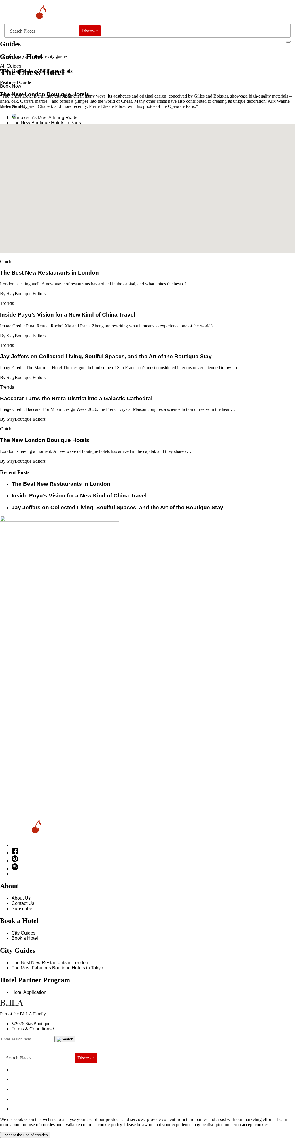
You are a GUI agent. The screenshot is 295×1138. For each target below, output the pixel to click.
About (23, 1078)
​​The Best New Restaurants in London (61, 484)
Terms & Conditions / (33, 1028)
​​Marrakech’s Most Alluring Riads (44, 117)
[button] (147, 185)
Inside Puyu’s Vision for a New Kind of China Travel (79, 496)
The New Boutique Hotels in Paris (46, 122)
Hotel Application (29, 992)
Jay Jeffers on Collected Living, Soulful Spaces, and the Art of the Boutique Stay (117, 507)
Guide (6, 261)
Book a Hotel (25, 938)
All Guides (10, 66)
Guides (25, 1097)
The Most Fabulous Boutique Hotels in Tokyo (57, 967)
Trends (7, 303)
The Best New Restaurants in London (50, 962)
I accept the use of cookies (25, 1135)
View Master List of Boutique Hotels (36, 71)
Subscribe (22, 908)
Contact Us (23, 903)
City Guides (23, 933)
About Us (21, 898)
